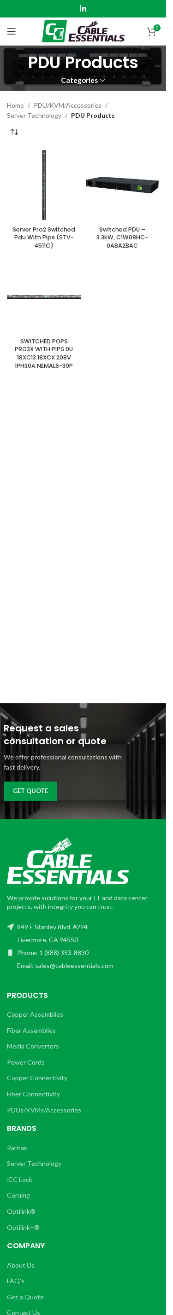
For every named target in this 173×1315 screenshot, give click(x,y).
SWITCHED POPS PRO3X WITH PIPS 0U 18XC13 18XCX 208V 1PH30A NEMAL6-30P (44, 353)
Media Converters (33, 1046)
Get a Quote (25, 1297)
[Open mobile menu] (11, 31)
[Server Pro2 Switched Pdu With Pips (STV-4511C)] (44, 185)
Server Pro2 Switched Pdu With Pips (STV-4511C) (43, 237)
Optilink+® (23, 1227)
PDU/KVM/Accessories (67, 105)
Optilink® (21, 1211)
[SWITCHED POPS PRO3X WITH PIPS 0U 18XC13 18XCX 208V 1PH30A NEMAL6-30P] (44, 297)
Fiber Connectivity (33, 1094)
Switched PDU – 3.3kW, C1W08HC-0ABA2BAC (122, 237)
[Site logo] (83, 31)
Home (15, 105)
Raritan (17, 1148)
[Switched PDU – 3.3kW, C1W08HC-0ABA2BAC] (122, 185)
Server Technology (34, 115)
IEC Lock (19, 1179)
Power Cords (26, 1062)
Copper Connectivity (37, 1078)
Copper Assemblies (35, 1014)
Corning (18, 1195)
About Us (21, 1265)
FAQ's (15, 1281)
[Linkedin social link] (83, 9)
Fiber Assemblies (31, 1030)
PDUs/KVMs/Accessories (44, 1110)
